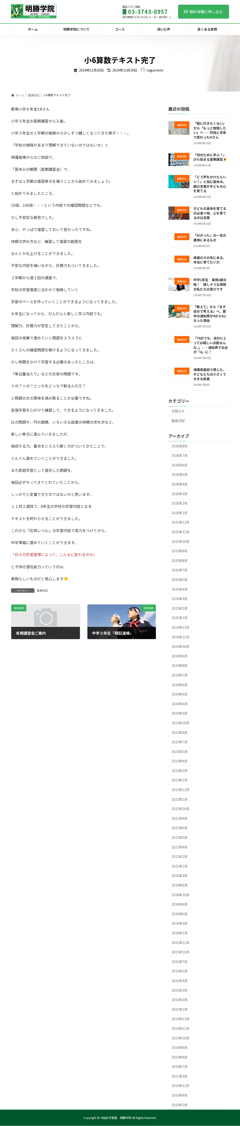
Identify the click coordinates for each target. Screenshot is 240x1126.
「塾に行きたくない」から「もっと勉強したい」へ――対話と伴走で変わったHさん (209, 130)
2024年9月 (180, 656)
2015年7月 (180, 961)
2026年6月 (180, 465)
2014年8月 (180, 1056)
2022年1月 (180, 799)
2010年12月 (180, 1085)
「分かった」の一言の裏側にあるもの (209, 237)
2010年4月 (180, 1095)
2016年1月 (180, 933)
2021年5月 (180, 837)
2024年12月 (180, 627)
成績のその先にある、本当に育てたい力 (209, 260)
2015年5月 (180, 971)
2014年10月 (180, 1037)
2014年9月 (180, 1047)
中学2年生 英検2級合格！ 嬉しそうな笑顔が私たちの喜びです (210, 284)
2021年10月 (180, 808)
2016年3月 (180, 923)
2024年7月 (180, 675)
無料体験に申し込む (206, 11)
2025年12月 (180, 522)
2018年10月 (180, 894)
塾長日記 (42, 590)
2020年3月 (180, 875)
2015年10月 (180, 952)
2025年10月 (180, 541)
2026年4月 (180, 484)
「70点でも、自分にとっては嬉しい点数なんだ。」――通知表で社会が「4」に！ (210, 345)
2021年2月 (180, 856)
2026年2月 (180, 503)
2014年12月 (180, 1018)
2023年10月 (180, 722)
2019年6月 (180, 885)
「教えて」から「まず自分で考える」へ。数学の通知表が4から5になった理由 (210, 313)
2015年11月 (180, 942)
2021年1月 (180, 866)
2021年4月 (180, 846)
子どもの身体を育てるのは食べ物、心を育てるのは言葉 (209, 213)
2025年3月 (180, 598)
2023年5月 (180, 751)
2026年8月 (180, 445)
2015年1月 (180, 1009)
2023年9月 (180, 732)
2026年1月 (180, 512)
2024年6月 (180, 684)
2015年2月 (180, 999)
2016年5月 (180, 913)
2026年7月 (180, 455)
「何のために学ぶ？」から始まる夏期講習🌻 (210, 157)
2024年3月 (180, 713)
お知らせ (178, 411)
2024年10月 (180, 646)
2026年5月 (180, 474)
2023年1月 (180, 780)
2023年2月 (180, 770)
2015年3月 (180, 990)
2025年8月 (180, 560)
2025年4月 (180, 589)
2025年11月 (180, 531)
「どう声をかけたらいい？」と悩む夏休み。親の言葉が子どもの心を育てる (209, 184)
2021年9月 (180, 818)
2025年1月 (180, 617)
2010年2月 (180, 1104)
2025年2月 (180, 608)
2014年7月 (180, 1066)
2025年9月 (180, 551)
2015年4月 (180, 980)
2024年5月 (180, 694)
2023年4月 (180, 761)
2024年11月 (180, 636)
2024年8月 (180, 665)
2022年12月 (180, 789)
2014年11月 (180, 1028)
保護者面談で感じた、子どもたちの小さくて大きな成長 (209, 374)
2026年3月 (180, 493)
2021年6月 (180, 827)
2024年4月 (180, 703)
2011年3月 (180, 1076)
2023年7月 (180, 742)
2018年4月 (180, 904)
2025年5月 (180, 579)
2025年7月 (180, 570)
